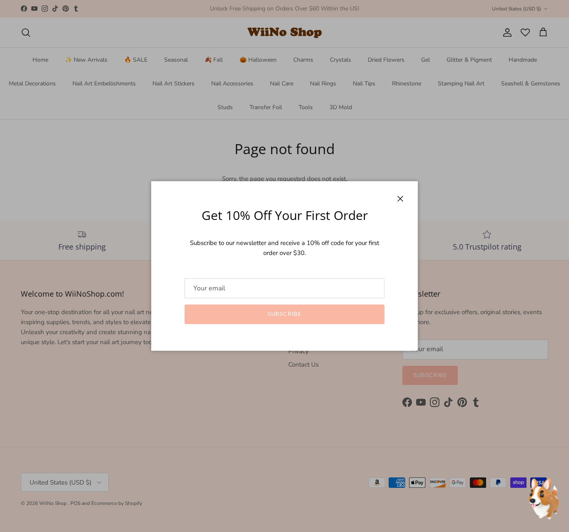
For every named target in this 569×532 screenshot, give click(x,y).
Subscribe (284, 314)
